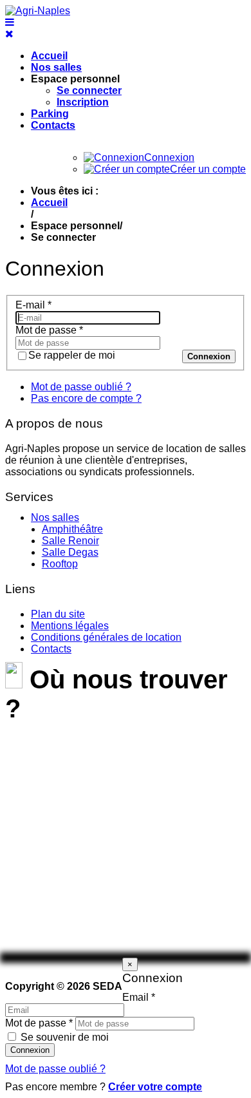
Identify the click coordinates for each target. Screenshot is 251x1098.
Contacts (53, 125)
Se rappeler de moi (71, 355)
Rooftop (60, 563)
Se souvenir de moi (65, 1037)
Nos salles (56, 67)
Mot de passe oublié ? (81, 386)
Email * (138, 997)
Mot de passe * (39, 1023)
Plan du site (58, 614)
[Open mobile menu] (9, 22)
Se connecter (89, 90)
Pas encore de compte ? (86, 398)
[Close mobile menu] (9, 33)
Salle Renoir (70, 540)
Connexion (208, 356)
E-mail (33, 304)
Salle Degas (70, 552)
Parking (50, 113)
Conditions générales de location (106, 637)
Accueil (49, 55)
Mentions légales (70, 625)
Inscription (83, 102)
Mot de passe (49, 330)
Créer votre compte (155, 1086)
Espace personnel (75, 78)
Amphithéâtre (72, 529)
